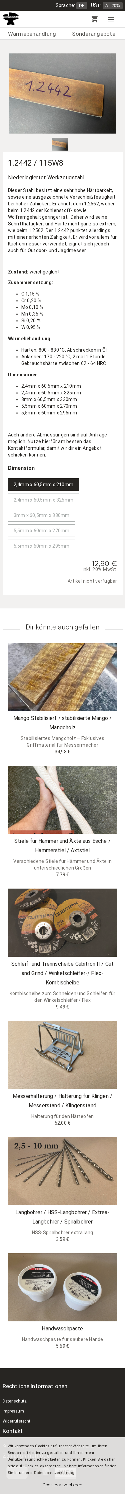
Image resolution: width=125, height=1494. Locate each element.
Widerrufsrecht (17, 1421)
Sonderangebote (93, 33)
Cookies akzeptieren (62, 1484)
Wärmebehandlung (32, 33)
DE (82, 5)
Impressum (13, 1411)
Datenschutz (15, 1401)
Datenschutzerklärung (54, 1473)
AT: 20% (112, 5)
